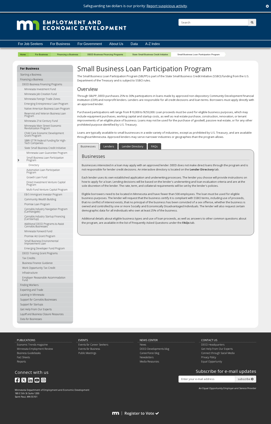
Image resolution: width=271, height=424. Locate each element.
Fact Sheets (23, 357)
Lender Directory (132, 146)
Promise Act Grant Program (39, 236)
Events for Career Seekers (93, 344)
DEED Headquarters (212, 344)
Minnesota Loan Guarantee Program (46, 153)
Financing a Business (67, 54)
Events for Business (89, 349)
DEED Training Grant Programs (40, 253)
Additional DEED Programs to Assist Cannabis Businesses (44, 225)
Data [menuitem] (134, 44)
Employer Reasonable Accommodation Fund (43, 279)
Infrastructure (30, 272)
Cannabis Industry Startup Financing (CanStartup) (44, 218)
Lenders (109, 146)
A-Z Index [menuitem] (152, 44)
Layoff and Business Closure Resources (42, 314)
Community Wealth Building (40, 199)
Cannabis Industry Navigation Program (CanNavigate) (46, 210)
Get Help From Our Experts (36, 309)
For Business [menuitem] (60, 44)
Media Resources (149, 361)
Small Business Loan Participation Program (45, 159)
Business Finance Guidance (37, 263)
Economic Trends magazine (32, 344)
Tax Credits (28, 258)
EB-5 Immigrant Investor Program (43, 194)
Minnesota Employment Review (35, 349)
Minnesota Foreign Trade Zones (42, 99)
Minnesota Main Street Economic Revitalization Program (42, 127)
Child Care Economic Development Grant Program (44, 134)
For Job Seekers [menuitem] (30, 44)
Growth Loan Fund (36, 177)
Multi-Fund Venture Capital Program (47, 189)
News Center (149, 340)
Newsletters (146, 357)
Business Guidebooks (29, 353)
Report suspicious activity (167, 6)
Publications (26, 340)
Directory (34, 165)
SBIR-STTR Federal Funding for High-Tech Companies (45, 142)
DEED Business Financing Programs (105, 54)
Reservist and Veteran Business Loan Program (45, 115)
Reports (21, 361)
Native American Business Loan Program (47, 108)
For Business (41, 54)
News (143, 344)
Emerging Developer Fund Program (44, 248)
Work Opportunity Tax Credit (38, 268)
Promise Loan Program (37, 204)
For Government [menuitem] (89, 44)
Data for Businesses (31, 319)
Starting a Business (30, 74)
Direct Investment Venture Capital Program (45, 183)
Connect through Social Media (218, 353)
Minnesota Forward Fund (38, 231)
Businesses (88, 146)
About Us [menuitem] (116, 44)
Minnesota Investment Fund (40, 89)
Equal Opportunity (211, 361)
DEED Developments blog (154, 349)
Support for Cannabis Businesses (38, 299)
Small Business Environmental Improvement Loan (41, 242)
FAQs (154, 146)
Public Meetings (87, 353)
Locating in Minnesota (32, 294)
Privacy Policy (208, 357)
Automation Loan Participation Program (43, 171)
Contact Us (209, 340)
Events (83, 340)
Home (23, 54)
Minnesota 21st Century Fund (41, 121)
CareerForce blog (149, 353)
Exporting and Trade (31, 290)
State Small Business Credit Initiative (150, 54)
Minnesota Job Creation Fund (40, 94)
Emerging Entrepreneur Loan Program (46, 104)
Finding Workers (29, 285)
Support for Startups (31, 304)
